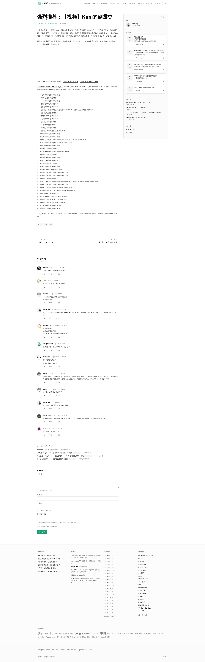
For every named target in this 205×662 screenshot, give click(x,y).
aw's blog (141, 561)
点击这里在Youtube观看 (89, 81)
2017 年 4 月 (108, 603)
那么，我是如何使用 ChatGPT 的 (49, 559)
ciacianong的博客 (43, 450)
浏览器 (63, 637)
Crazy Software (143, 567)
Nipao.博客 (141, 602)
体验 (117, 634)
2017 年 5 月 (108, 600)
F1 (41, 224)
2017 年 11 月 (109, 594)
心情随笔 (104, 3)
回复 (59, 274)
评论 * (41, 474)
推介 (118, 3)
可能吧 (122, 634)
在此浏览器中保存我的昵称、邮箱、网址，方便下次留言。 (58, 522)
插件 (57, 637)
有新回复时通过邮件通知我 (48, 526)
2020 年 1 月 (108, 567)
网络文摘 (149, 3)
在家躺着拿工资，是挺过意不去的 (49, 565)
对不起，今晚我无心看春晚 (47, 568)
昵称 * (41, 495)
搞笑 (73, 637)
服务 (113, 634)
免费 (149, 634)
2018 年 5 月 (108, 591)
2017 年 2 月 (108, 609)
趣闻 (124, 3)
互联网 (69, 637)
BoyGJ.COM (142, 564)
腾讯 (71, 634)
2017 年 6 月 (108, 597)
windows (66, 634)
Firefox (87, 634)
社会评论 (132, 3)
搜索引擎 (96, 3)
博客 (51, 633)
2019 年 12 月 (109, 570)
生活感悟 (141, 3)
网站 (88, 637)
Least (139, 585)
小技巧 (112, 3)
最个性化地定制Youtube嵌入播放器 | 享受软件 (52, 459)
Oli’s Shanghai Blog (144, 608)
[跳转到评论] (163, 44)
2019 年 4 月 (108, 579)
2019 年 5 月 (108, 576)
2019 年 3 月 (108, 582)
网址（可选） (43, 514)
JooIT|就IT (141, 582)
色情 (53, 637)
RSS (140, 634)
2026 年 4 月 (108, 555)
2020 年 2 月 (108, 564)
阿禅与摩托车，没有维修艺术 (47, 562)
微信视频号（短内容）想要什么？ (49, 571)
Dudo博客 (141, 573)
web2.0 (103, 637)
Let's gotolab (142, 587)
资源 (136, 634)
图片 (84, 637)
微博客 (79, 637)
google (79, 633)
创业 (154, 634)
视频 (51, 224)
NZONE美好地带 (143, 605)
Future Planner (143, 579)
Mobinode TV (142, 593)
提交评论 (42, 532)
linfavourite (141, 590)
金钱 (93, 637)
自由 (108, 634)
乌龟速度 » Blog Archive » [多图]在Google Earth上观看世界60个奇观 (60, 456)
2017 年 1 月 (108, 612)
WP (39, 637)
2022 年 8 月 (108, 561)
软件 (97, 634)
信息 (60, 634)
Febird (140, 576)
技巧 (145, 634)
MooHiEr (140, 596)
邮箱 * (41, 503)
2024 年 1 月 (108, 558)
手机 (158, 634)
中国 (103, 633)
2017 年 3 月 (108, 606)
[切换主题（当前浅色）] (165, 3)
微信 (97, 637)
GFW (93, 634)
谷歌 (127, 634)
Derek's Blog (142, 570)
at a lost (140, 558)
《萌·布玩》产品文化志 (145, 555)
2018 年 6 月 (108, 588)
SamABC (141, 611)
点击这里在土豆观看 (70, 81)
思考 (46, 224)
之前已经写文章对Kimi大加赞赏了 (50, 87)
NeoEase (141, 599)
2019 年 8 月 (108, 573)
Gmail (46, 634)
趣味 (162, 634)
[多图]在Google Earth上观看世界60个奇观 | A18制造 (54, 453)
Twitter (48, 637)
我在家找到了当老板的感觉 (47, 555)
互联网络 (87, 3)
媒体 (42, 637)
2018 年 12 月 (109, 585)
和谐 (109, 637)
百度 (131, 634)
